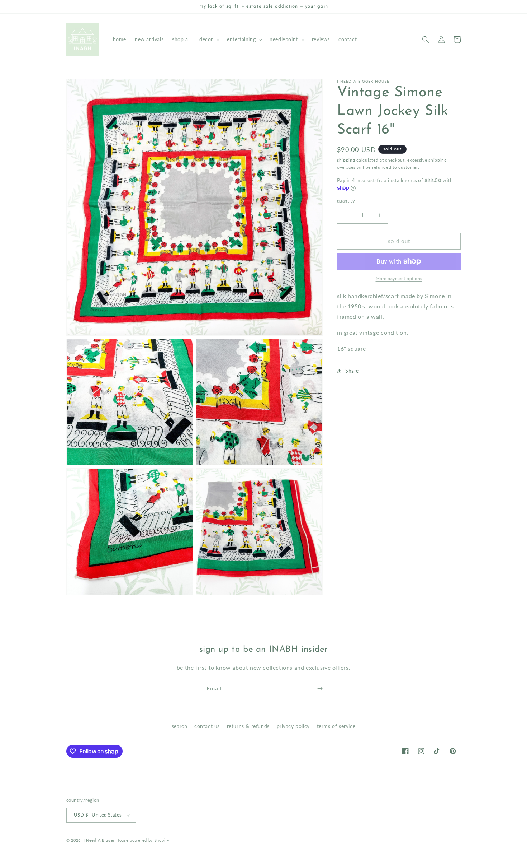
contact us (207, 726)
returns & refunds (248, 726)
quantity (346, 201)
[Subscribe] (320, 688)
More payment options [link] (399, 278)
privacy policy (293, 726)
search (179, 726)
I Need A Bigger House (106, 840)
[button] (209, 39)
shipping (346, 160)
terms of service (336, 726)
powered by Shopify (150, 840)
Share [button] (352, 371)
